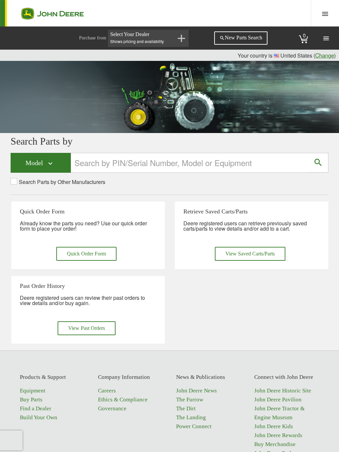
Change (324, 55)
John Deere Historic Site (282, 390)
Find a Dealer (35, 408)
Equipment (32, 390)
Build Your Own (38, 417)
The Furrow (189, 399)
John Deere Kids (273, 426)
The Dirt (186, 408)
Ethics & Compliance (123, 399)
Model (39, 163)
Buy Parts (31, 399)
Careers (107, 390)
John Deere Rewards (278, 435)
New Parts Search (240, 38)
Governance (112, 408)
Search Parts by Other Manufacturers (62, 182)
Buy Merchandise (275, 444)
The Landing (191, 417)
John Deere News (196, 390)
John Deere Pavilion (278, 399)
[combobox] (190, 162)
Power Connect (194, 426)
